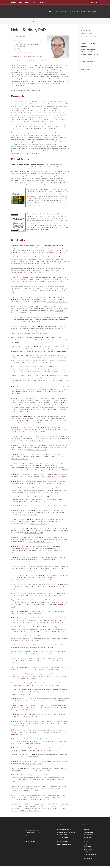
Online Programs (85, 30)
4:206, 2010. (33, 532)
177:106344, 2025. (52, 252)
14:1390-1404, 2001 (54, 701)
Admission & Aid (60, 11)
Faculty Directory (85, 40)
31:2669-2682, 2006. (40, 647)
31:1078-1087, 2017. (54, 371)
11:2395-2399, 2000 (22, 710)
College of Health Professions (66, 832)
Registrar (83, 57)
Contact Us (87, 837)
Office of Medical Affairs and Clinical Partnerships (88, 50)
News (20, 2)
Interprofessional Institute (88, 43)
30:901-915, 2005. (26, 678)
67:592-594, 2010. (36, 562)
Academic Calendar (86, 66)
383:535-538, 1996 (29, 790)
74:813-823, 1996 (39, 799)
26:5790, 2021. (39, 333)
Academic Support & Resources (89, 54)
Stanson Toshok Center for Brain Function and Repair (28, 61)
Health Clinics (88, 849)
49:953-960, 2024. (29, 272)
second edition (35, 214)
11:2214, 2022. (35, 322)
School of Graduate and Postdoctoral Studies (64, 845)
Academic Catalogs (86, 69)
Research (95, 11)
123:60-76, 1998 (47, 750)
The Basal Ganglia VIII (28, 660)
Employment (87, 846)
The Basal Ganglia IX (59, 568)
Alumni (34, 2)
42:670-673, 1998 (28, 757)
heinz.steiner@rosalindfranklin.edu (23, 39)
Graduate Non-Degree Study (88, 36)
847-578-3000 (31, 835)
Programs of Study (86, 27)
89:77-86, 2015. (34, 432)
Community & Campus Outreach (90, 840)
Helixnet (86, 829)
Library (27, 2)
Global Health (84, 46)
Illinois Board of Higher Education (89, 857)
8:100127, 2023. (57, 301)
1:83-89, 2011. (31, 515)
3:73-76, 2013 (50, 476)
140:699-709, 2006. (27, 640)
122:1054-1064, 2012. (48, 492)
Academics (74, 11)
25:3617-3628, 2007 (52, 631)
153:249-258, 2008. (50, 595)
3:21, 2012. (38, 501)
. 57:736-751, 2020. (41, 362)
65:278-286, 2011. (38, 523)
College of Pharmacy (63, 837)
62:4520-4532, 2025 (48, 263)
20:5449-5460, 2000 (31, 716)
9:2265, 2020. (59, 351)
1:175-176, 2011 (50, 506)
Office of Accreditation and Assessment (88, 62)
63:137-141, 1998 (32, 763)
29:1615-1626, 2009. (44, 580)
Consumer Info (88, 832)
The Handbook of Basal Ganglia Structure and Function (45, 189)
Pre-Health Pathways (86, 33)
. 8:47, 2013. (58, 470)
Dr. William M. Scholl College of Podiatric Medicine (66, 840)
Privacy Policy (88, 834)
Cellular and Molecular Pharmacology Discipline (26, 56)
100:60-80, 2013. (54, 483)
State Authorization (90, 854)
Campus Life (85, 11)
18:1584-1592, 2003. (47, 685)
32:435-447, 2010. (40, 541)
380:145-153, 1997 (40, 770)
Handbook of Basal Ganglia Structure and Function (28, 548)
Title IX (86, 844)
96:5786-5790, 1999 (26, 743)
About (49, 11)
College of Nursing (62, 834)
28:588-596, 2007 (32, 613)
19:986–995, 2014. (37, 449)
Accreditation (88, 851)
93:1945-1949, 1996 (26, 811)
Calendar (13, 2)
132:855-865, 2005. (48, 669)
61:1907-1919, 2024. (56, 281)
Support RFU (43, 2)
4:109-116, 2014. (42, 441)
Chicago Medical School (64, 829)
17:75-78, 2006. (42, 654)
